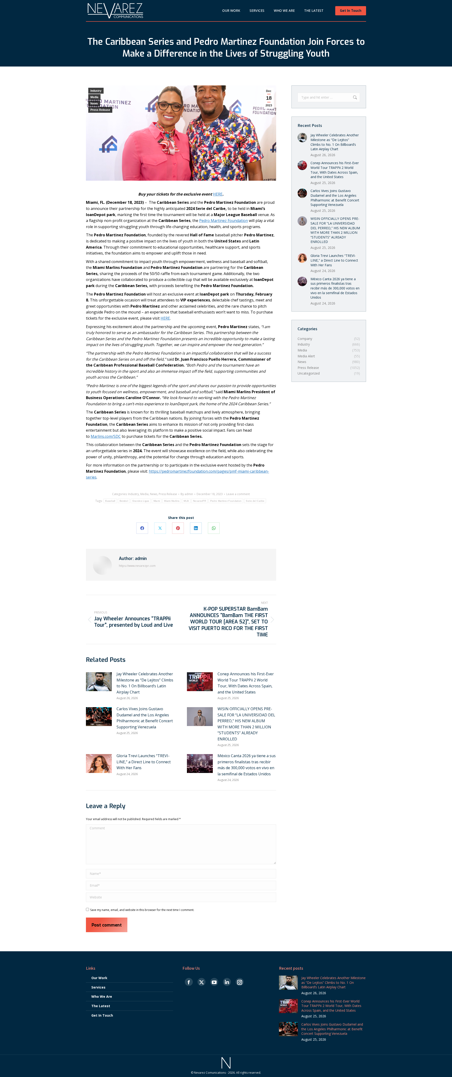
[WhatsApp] (214, 528)
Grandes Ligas (140, 501)
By (187, 494)
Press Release (100, 110)
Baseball (110, 501)
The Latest (100, 1006)
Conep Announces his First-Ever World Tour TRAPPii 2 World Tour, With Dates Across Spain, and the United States (246, 683)
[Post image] (99, 681)
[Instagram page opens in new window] (240, 982)
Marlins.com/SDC (106, 436)
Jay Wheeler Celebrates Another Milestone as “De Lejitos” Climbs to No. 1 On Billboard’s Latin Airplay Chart (145, 683)
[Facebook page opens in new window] (189, 982)
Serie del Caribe (255, 501)
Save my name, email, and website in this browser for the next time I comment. (142, 910)
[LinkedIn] (196, 528)
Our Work (99, 978)
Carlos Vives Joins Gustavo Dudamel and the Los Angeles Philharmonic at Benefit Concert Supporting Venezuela (145, 718)
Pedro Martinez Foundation (223, 220)
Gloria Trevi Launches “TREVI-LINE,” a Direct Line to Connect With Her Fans (144, 761)
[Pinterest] (178, 528)
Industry (95, 90)
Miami (156, 501)
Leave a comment (238, 494)
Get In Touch (102, 1015)
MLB (186, 501)
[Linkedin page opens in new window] (227, 982)
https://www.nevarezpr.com (137, 566)
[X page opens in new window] (202, 982)
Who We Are (101, 996)
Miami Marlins (171, 501)
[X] (160, 528)
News (94, 103)
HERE (217, 194)
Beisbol (124, 501)
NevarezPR (199, 501)
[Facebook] (142, 528)
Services (98, 987)
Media (94, 97)
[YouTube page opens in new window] (214, 982)
